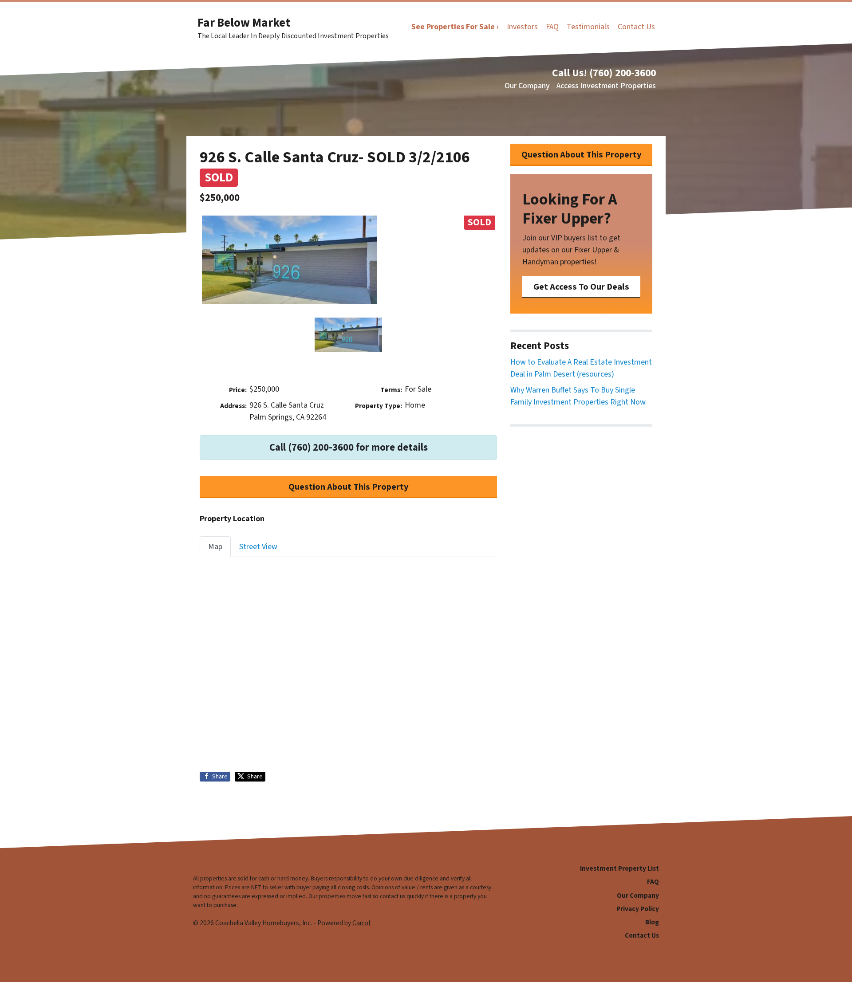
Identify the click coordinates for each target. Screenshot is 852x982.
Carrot (361, 923)
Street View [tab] (258, 546)
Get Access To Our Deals (581, 286)
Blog (652, 922)
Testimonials (588, 26)
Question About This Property (348, 486)
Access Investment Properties (606, 85)
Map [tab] (215, 546)
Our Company (527, 85)
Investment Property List (619, 868)
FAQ (552, 26)
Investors (522, 26)
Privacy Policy (637, 909)
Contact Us (636, 26)
